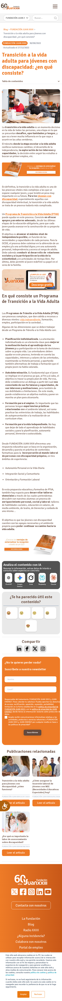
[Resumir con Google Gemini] (20, 577)
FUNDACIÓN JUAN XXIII (21, 29)
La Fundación (31, 919)
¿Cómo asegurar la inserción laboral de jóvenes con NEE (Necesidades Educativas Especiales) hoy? (45, 786)
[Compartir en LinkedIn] (19, 648)
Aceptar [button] (23, 994)
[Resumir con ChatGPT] (8, 577)
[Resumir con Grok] (31, 577)
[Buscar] (55, 18)
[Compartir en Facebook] (27, 648)
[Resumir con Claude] (53, 577)
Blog (5, 29)
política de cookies (38, 972)
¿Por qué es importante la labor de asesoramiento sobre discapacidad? (15, 839)
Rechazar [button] (38, 994)
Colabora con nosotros (31, 942)
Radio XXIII (31, 930)
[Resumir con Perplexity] (42, 577)
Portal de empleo (31, 947)
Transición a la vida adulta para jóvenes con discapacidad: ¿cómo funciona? (15, 785)
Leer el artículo (16, 803)
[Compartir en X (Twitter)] (35, 648)
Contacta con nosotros (31, 905)
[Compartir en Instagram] (43, 648)
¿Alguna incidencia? (31, 936)
